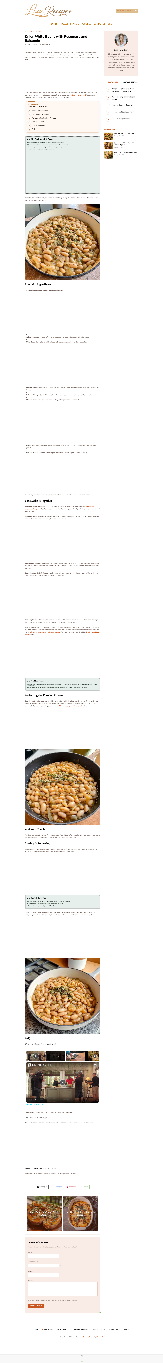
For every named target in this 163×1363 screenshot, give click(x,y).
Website (30, 1271)
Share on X (43, 1187)
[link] (29, 1065)
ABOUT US (86, 24)
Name (30, 1252)
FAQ (33, 129)
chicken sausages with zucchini (70, 706)
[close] (82, 1355)
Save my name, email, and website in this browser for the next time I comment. (53, 1300)
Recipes (53, 24)
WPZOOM (99, 1337)
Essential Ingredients (40, 111)
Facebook (58, 1187)
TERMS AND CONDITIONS (80, 1330)
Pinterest (72, 1187)
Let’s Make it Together (40, 114)
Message (31, 1280)
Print (86, 1187)
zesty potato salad (53, 632)
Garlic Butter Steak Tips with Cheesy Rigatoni (124, 144)
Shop (110, 24)
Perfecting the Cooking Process (44, 118)
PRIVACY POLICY (62, 1330)
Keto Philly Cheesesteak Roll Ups (125, 152)
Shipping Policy (99, 1330)
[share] (95, 1064)
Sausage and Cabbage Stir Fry (123, 112)
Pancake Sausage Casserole (122, 105)
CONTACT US (99, 24)
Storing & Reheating (39, 125)
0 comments (45, 45)
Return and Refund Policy (119, 1330)
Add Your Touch (38, 122)
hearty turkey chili (79, 95)
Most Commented (130, 82)
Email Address (33, 1262)
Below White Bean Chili (41, 1065)
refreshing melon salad (38, 632)
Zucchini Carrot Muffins (120, 119)
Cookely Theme (88, 1337)
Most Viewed (113, 82)
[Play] (75, 1056)
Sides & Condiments (33, 32)
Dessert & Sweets (70, 24)
